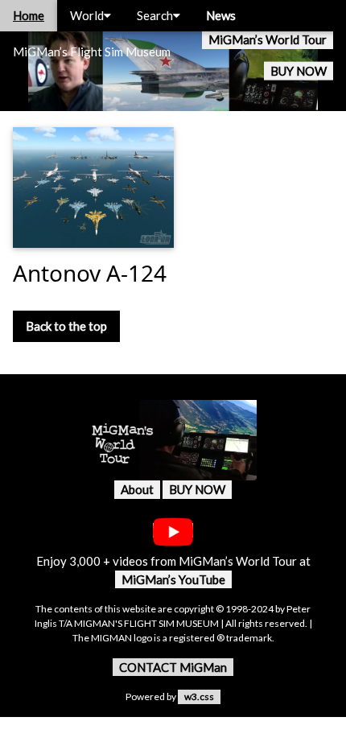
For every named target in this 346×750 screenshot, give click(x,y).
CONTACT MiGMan (173, 667)
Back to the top (66, 326)
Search (155, 15)
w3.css (199, 696)
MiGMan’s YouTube (173, 579)
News (221, 15)
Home (28, 15)
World (87, 15)
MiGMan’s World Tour (267, 39)
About (137, 489)
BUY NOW (298, 71)
